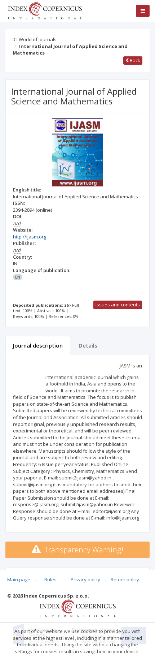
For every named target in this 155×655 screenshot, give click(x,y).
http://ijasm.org (29, 236)
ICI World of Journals (35, 39)
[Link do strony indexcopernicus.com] (77, 608)
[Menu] (143, 11)
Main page (18, 579)
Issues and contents (118, 304)
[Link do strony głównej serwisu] (44, 10)
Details (88, 345)
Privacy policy (85, 579)
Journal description (38, 345)
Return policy (125, 579)
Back (134, 60)
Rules (50, 579)
